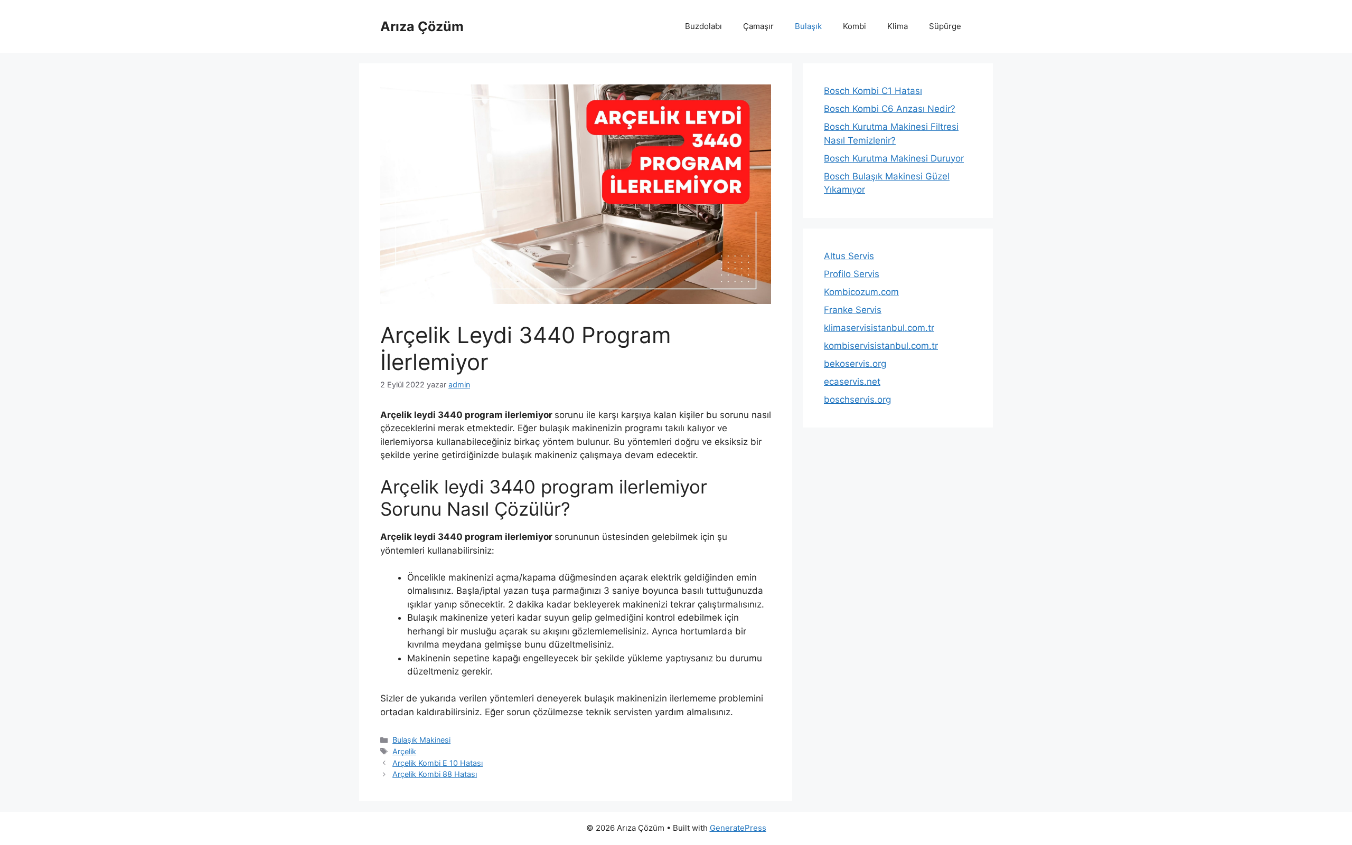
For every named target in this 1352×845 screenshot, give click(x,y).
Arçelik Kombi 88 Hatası (434, 774)
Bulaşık (808, 26)
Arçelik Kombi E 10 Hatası (437, 762)
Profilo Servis (851, 274)
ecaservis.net (852, 381)
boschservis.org (857, 399)
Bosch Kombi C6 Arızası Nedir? (889, 108)
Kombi (854, 26)
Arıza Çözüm (422, 26)
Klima (897, 26)
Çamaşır (758, 26)
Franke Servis (852, 310)
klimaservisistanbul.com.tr (879, 327)
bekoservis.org (855, 363)
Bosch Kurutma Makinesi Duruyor (894, 158)
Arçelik (404, 751)
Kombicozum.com (861, 292)
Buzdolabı (703, 26)
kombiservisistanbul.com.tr (881, 345)
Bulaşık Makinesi (421, 739)
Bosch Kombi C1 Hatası (873, 91)
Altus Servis (849, 256)
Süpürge (945, 26)
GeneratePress (738, 828)
